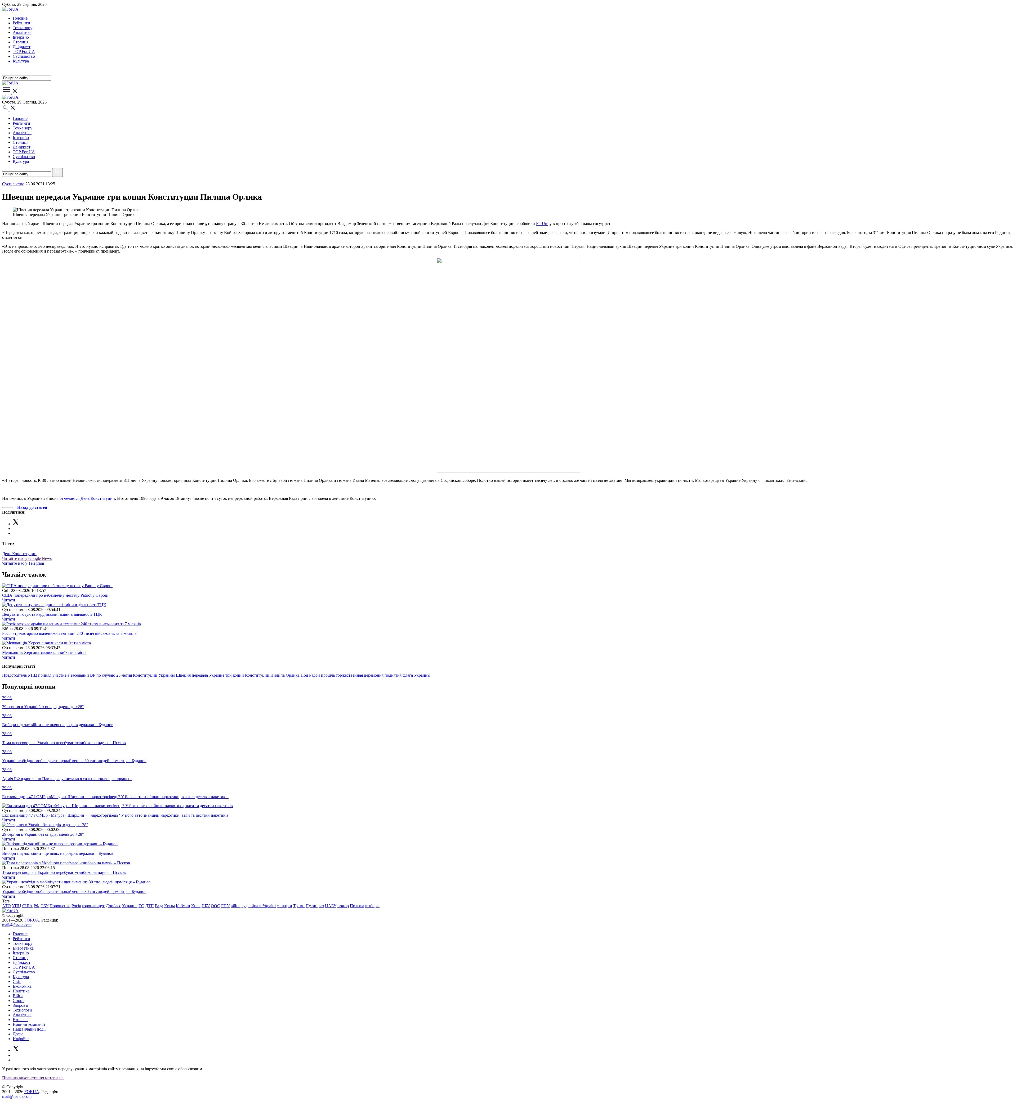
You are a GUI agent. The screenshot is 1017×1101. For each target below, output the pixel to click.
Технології (22, 1010)
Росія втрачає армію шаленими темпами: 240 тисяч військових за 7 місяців (69, 633)
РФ (36, 906)
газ (321, 906)
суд (244, 906)
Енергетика (23, 948)
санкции (284, 906)
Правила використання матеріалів (33, 1078)
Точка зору (22, 27)
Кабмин (183, 906)
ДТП (149, 906)
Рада (159, 906)
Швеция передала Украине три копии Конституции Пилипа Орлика (238, 675)
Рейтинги (21, 23)
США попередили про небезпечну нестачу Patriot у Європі (55, 595)
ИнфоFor (21, 1038)
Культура (21, 61)
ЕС (141, 906)
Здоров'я (20, 1005)
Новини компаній (29, 1024)
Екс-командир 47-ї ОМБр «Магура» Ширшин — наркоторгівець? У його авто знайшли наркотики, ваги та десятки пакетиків (115, 815)
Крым (169, 906)
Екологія (20, 1019)
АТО (6, 906)
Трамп (299, 906)
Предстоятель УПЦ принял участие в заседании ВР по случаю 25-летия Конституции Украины (89, 675)
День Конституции (19, 553)
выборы (372, 906)
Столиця (20, 42)
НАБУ (330, 906)
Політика (21, 991)
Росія (76, 906)
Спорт (18, 1000)
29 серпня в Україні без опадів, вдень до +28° (43, 834)
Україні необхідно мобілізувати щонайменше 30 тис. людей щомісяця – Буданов (74, 891)
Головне (20, 18)
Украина (129, 906)
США (27, 906)
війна (235, 906)
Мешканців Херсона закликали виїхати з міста (44, 652)
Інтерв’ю (21, 37)
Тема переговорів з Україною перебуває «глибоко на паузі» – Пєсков (64, 872)
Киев (195, 906)
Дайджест (21, 46)
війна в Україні (262, 906)
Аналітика (22, 32)
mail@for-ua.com (17, 925)
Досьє (18, 1034)
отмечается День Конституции (87, 498)
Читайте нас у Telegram (23, 563)
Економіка (22, 986)
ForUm (542, 223)
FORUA (31, 920)
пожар (343, 906)
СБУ (44, 906)
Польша (357, 906)
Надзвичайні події (29, 1029)
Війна (18, 996)
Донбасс (113, 906)
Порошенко (60, 906)
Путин (312, 906)
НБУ (206, 906)
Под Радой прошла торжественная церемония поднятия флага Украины (365, 675)
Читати (8, 600)
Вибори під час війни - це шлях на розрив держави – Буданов (57, 853)
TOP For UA (24, 51)
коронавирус (93, 906)
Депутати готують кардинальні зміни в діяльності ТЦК (52, 614)
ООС (215, 906)
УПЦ (16, 906)
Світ (17, 981)
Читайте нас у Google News (27, 558)
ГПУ (225, 906)
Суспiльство (24, 56)
